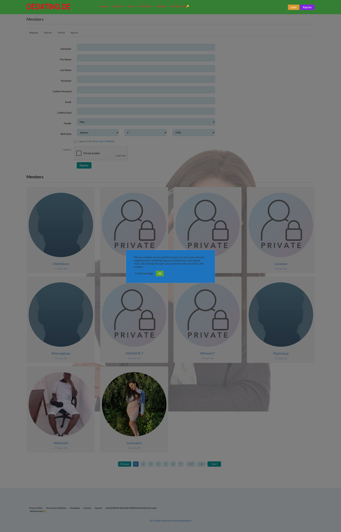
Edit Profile (145, 6)
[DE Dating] (60, 7)
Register (307, 7)
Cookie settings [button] (144, 273)
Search (131, 6)
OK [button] (159, 273)
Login (294, 7)
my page (103, 6)
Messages (161, 6)
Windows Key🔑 (180, 6)
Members (118, 6)
